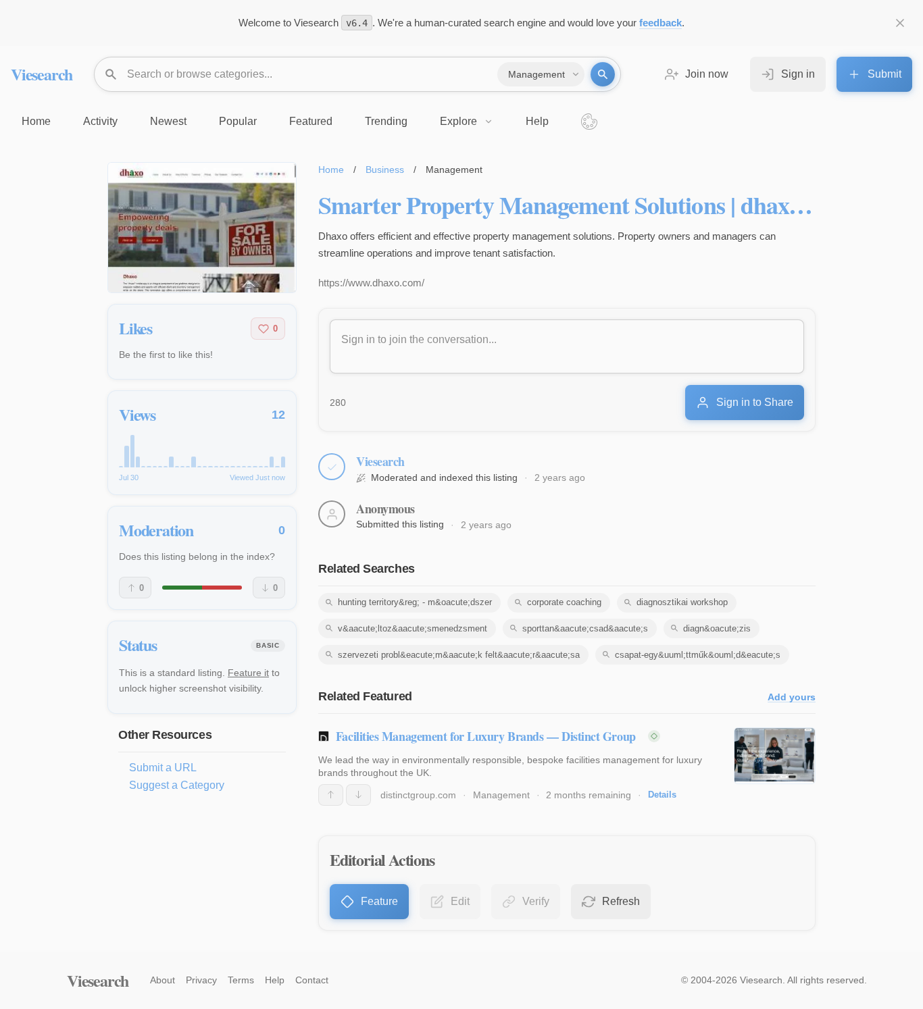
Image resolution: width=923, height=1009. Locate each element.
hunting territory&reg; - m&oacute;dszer (415, 602)
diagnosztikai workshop (682, 602)
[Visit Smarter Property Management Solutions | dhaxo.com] (202, 227)
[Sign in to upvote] (330, 795)
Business (385, 169)
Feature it (248, 672)
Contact (311, 980)
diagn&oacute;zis (717, 628)
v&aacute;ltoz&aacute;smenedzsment (412, 628)
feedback (660, 22)
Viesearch (41, 74)
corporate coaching (564, 602)
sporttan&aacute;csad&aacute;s (585, 628)
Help (274, 980)
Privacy (201, 980)
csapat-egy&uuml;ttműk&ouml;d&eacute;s (697, 655)
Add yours (792, 697)
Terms (241, 980)
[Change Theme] (589, 121)
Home (331, 169)
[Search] (603, 74)
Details (662, 795)
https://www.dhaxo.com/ (371, 282)
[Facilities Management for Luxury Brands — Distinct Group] (775, 755)
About (162, 980)
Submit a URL (163, 767)
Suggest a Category (176, 785)
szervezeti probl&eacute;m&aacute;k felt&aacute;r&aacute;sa (459, 655)
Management (501, 795)
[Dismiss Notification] (900, 23)
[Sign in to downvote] (358, 795)
